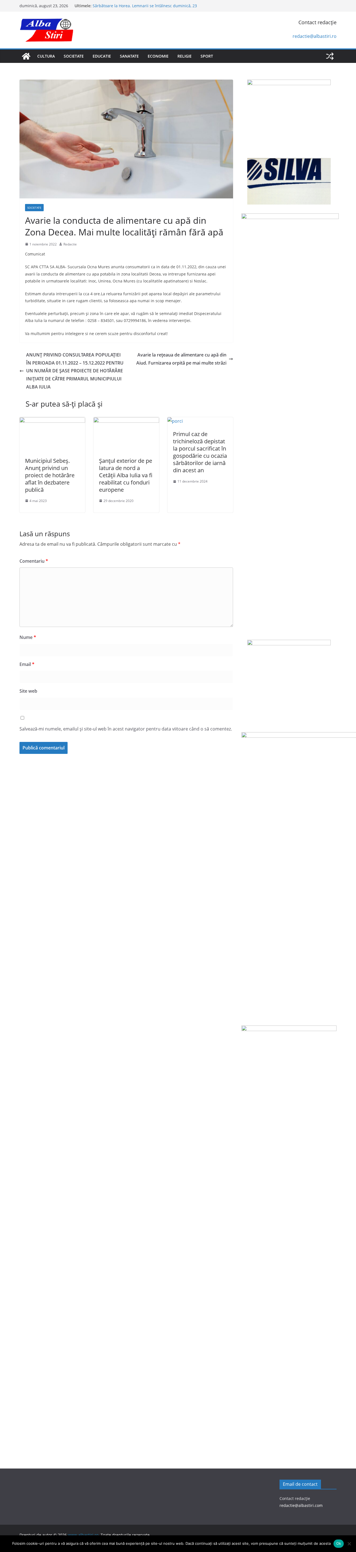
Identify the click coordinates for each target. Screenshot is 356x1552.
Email (26, 664)
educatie (102, 56)
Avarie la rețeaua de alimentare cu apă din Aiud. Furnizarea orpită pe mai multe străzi (181, 359)
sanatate (129, 56)
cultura (46, 56)
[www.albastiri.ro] (26, 56)
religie (184, 56)
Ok (338, 1543)
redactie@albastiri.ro (315, 36)
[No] (349, 1543)
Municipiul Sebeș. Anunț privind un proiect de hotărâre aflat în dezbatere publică (50, 475)
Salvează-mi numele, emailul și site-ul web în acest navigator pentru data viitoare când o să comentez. (125, 729)
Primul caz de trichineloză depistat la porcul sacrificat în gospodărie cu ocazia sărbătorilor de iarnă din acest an (200, 452)
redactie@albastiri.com (301, 1505)
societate (74, 56)
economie (158, 56)
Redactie (70, 244)
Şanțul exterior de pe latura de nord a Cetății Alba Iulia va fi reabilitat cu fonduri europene (125, 475)
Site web (28, 691)
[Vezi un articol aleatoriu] (330, 56)
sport (207, 56)
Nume (27, 637)
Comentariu (33, 561)
